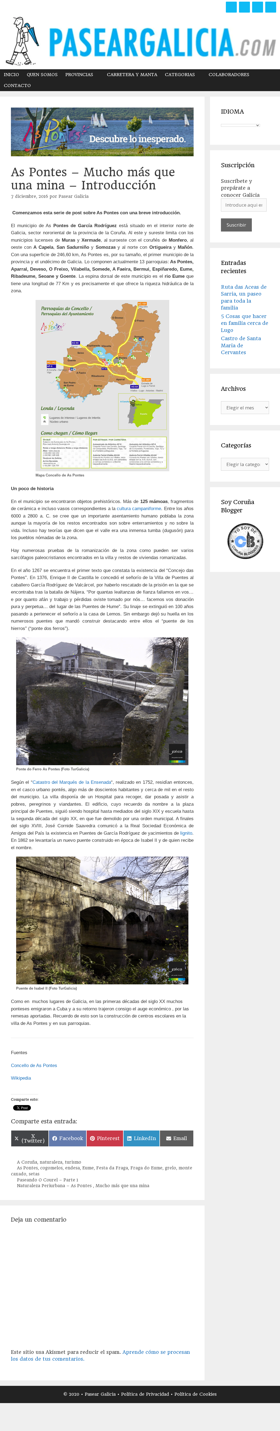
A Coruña (27, 1162)
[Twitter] (244, 7)
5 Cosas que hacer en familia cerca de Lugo (244, 323)
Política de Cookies (195, 1394)
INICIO (11, 74)
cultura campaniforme (139, 508)
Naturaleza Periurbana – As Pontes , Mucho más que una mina (83, 1185)
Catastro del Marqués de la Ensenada (72, 782)
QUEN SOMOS (42, 74)
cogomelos (51, 1168)
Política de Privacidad (146, 1394)
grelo (170, 1168)
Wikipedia (21, 1078)
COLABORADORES (229, 74)
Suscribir (236, 225)
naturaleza (51, 1162)
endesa (72, 1168)
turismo (73, 1162)
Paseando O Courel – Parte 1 (47, 1180)
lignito (186, 833)
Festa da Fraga (112, 1168)
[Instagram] (257, 7)
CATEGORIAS (180, 74)
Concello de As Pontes (34, 1065)
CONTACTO (17, 85)
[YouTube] (270, 7)
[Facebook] (231, 7)
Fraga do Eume (146, 1168)
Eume (88, 1168)
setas (34, 1174)
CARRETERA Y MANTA (132, 74)
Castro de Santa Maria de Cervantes (241, 345)
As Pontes (27, 1168)
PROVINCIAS (79, 74)
